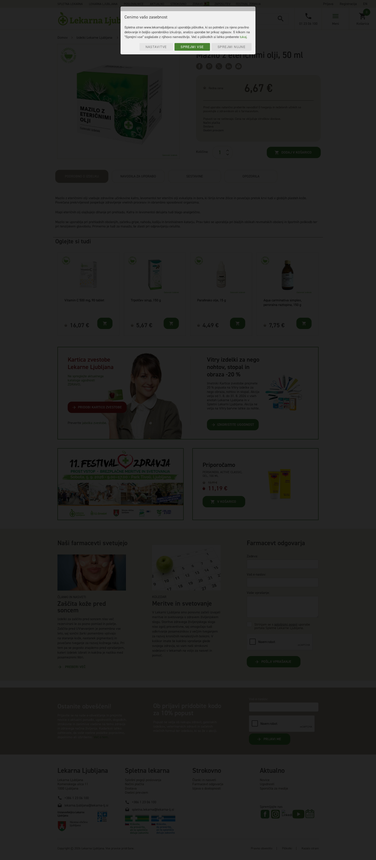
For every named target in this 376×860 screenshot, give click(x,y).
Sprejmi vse (192, 47)
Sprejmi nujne (231, 47)
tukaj (243, 36)
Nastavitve (156, 47)
